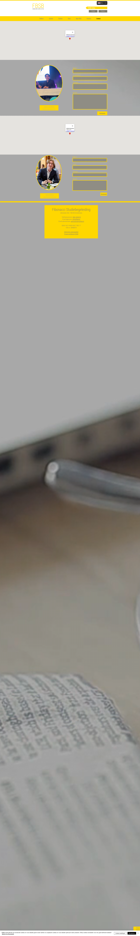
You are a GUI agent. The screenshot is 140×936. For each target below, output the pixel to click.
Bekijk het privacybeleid (8, 934)
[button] (60, 19)
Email (74, 164)
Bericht (75, 92)
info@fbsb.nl (76, 219)
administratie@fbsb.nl (77, 221)
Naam (74, 68)
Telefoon (75, 82)
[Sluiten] (138, 933)
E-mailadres (76, 75)
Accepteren (132, 933)
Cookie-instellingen (120, 933)
